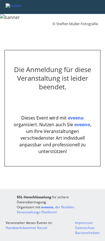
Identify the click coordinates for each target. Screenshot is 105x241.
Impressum (84, 222)
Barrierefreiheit (87, 232)
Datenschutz (85, 227)
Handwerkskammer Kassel (26, 227)
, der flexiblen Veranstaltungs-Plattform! (45, 209)
